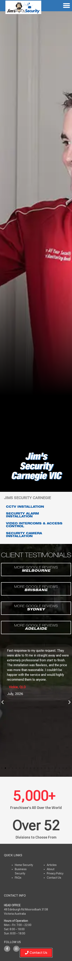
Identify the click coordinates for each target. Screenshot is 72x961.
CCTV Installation (25, 507)
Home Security (24, 865)
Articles (52, 865)
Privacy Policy (55, 873)
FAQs (18, 877)
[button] (2, 701)
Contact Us (54, 877)
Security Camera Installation (24, 535)
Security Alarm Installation (22, 515)
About (50, 869)
